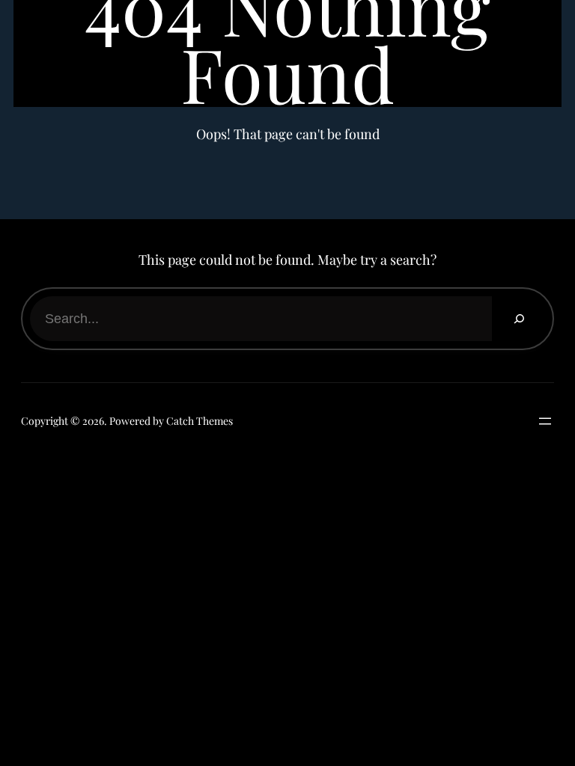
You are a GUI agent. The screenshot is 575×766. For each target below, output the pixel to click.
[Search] (518, 318)
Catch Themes (199, 421)
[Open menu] (541, 421)
